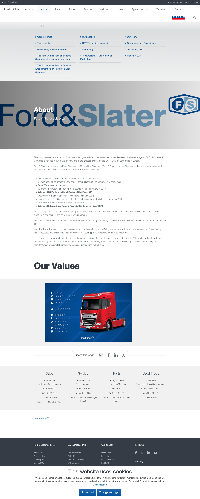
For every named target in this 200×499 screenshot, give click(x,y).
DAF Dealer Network (76, 460)
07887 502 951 (151, 393)
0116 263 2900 (11, 2)
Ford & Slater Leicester (18, 9)
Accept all (88, 492)
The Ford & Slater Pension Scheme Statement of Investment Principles (53, 57)
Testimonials (43, 43)
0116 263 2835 (50, 393)
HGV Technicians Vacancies (96, 43)
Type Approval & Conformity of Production (96, 57)
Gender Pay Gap (135, 50)
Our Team (132, 37)
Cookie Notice (100, 485)
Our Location (88, 37)
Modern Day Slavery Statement (52, 50)
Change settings (108, 492)
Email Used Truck (152, 389)
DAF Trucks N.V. (75, 453)
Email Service (84, 389)
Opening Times (44, 37)
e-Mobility (105, 9)
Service (88, 9)
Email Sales (51, 389)
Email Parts (118, 389)
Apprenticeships (140, 9)
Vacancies (161, 9)
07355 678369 (118, 393)
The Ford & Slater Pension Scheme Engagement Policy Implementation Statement (53, 69)
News (121, 9)
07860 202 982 (50, 398)
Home (41, 26)
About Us (38, 453)
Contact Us (39, 463)
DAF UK (71, 456)
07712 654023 (84, 393)
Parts (58, 9)
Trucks (72, 9)
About (44, 9)
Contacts (179, 9)
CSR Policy (87, 50)
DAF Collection (191, 2)
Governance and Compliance (141, 43)
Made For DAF (134, 56)
